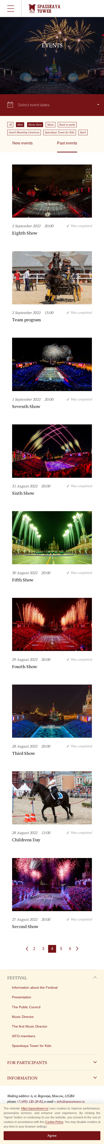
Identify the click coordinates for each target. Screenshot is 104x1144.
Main (20, 124)
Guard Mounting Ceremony (24, 132)
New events (22, 143)
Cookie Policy (54, 1122)
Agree (52, 1135)
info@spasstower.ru (71, 1101)
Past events (67, 143)
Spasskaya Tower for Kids (59, 132)
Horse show (35, 124)
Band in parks (67, 124)
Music (50, 124)
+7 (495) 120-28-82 (30, 1101)
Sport (83, 132)
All (10, 124)
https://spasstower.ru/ (34, 1108)
